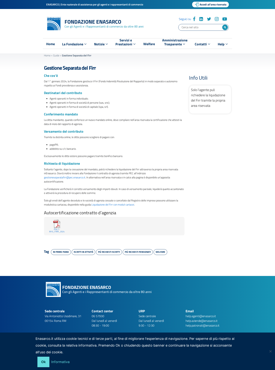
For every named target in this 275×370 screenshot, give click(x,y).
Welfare (149, 44)
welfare (160, 252)
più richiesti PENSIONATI (138, 252)
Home (50, 44)
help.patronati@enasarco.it (202, 325)
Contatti (201, 44)
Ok (43, 362)
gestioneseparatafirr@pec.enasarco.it (64, 177)
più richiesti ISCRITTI (109, 252)
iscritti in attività (83, 252)
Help (221, 44)
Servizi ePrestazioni (124, 43)
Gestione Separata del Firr (70, 68)
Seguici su (185, 19)
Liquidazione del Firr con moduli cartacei (112, 204)
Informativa (60, 362)
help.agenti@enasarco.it (201, 316)
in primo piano (61, 252)
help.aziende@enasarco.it (202, 320)
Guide (56, 55)
